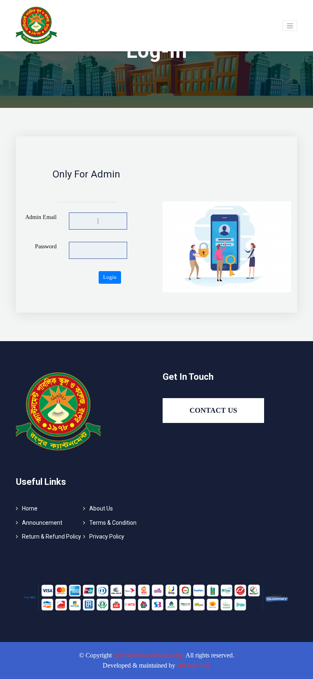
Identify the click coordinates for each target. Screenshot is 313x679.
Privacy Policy (106, 536)
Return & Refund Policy (51, 536)
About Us (101, 508)
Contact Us (213, 410)
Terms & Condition (113, 522)
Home (29, 508)
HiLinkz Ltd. (194, 665)
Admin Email (41, 217)
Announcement (42, 522)
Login (110, 277)
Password (46, 246)
